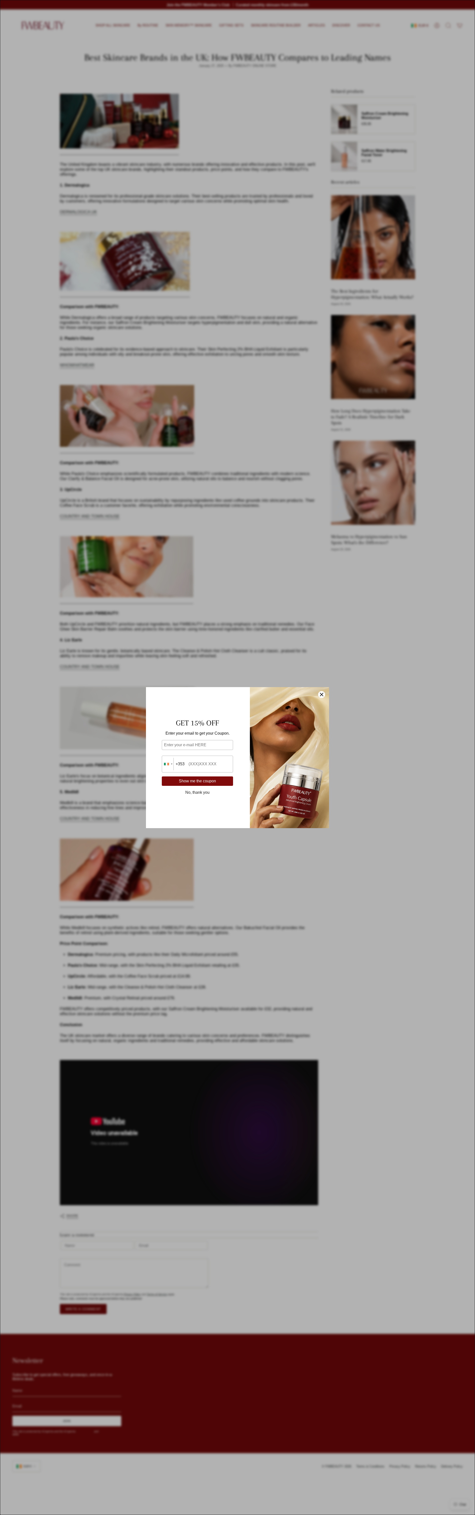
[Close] (321, 694)
